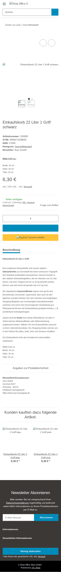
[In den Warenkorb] (5, 35)
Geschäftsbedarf (23, 146)
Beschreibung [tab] (11, 249)
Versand (28, 186)
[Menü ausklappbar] (4, 3)
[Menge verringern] (6, 218)
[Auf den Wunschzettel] (51, 42)
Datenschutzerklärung (17, 503)
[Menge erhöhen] (54, 218)
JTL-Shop (36, 568)
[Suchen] (54, 12)
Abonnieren (46, 517)
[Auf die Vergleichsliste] (43, 42)
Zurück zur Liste (12, 25)
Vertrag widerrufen (30, 551)
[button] (45, 3)
